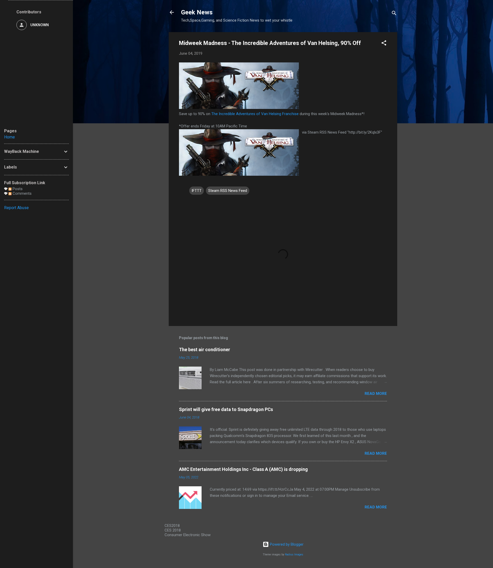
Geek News (197, 12)
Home (9, 137)
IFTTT (197, 190)
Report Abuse (16, 207)
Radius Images (294, 554)
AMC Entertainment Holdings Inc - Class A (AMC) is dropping (243, 469)
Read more (376, 393)
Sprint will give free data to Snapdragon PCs (226, 409)
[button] (384, 44)
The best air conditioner (204, 349)
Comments (22, 193)
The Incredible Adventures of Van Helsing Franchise (255, 113)
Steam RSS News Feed (227, 190)
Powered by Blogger (286, 544)
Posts (17, 189)
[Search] (394, 14)
